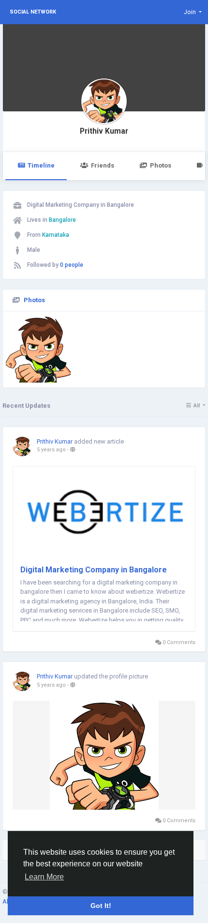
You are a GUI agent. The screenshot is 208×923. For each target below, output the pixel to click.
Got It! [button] (100, 905)
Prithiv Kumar (104, 131)
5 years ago (51, 449)
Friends (102, 165)
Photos (160, 165)
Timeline (41, 165)
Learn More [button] (44, 877)
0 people (71, 265)
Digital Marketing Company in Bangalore (93, 569)
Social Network (33, 12)
